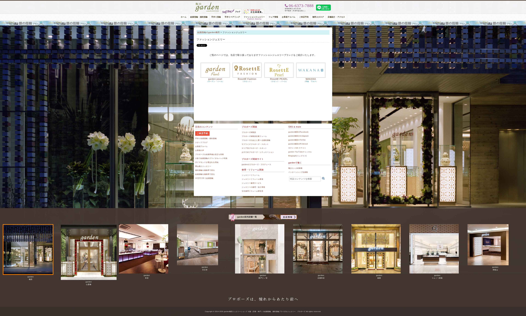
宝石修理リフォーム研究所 (252, 191)
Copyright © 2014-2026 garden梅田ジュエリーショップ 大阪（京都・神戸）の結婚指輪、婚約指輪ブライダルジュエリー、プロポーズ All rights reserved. (263, 311)
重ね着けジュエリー (203, 166)
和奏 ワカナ (310, 81)
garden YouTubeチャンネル (300, 152)
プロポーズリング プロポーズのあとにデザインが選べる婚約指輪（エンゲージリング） (263, 23)
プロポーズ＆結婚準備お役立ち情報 (209, 154)
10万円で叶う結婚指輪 (204, 178)
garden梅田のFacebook (298, 132)
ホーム (184, 17)
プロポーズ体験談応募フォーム (254, 136)
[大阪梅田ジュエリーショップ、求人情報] (253, 10)
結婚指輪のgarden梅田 (208, 32)
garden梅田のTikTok (297, 140)
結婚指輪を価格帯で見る (205, 174)
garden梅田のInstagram (298, 136)
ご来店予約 (304, 17)
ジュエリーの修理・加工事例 (253, 187)
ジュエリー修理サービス (251, 183)
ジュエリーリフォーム (251, 175)
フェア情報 (273, 17)
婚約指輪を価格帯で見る (205, 170)
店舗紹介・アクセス (336, 17)
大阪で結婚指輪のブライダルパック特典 (211, 158)
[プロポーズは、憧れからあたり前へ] (263, 296)
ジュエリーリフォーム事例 (252, 179)
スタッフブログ (201, 142)
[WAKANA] (311, 70)
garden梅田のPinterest (298, 144)
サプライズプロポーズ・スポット (255, 144)
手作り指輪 (216, 17)
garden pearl (215, 79)
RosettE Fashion (247, 79)
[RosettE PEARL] (279, 70)
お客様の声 (199, 150)
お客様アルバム (288, 17)
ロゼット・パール (279, 81)
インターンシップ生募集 (298, 172)
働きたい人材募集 (295, 168)
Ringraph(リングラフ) (297, 156)
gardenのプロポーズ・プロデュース (256, 164)
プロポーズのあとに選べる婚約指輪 (256, 140)
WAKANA (311, 79)
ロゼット (247, 81)
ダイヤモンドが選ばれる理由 (206, 162)
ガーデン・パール (215, 81)
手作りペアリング (232, 17)
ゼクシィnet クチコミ (297, 148)
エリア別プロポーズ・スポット (254, 148)
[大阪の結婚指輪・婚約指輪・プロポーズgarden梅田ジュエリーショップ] (207, 3)
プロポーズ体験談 (249, 132)
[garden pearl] (215, 70)
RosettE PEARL (279, 79)
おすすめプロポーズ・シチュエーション (258, 152)
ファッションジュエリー (254, 17)
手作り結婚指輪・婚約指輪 (206, 138)
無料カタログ (318, 17)
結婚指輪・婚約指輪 (199, 17)
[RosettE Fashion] (247, 70)
